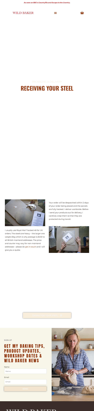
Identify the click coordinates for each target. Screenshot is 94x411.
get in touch (30, 247)
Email (6, 377)
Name (6, 367)
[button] (55, 13)
